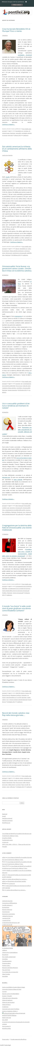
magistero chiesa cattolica (9, 388)
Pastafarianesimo (7, 961)
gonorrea (12, 508)
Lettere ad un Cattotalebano (9, 952)
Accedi (4, 816)
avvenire (18, 383)
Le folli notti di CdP (7, 925)
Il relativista (5, 1007)
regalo (28, 697)
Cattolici (11, 780)
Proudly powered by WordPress (18, 1039)
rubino (4, 699)
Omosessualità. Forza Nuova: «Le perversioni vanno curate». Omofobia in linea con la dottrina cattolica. (17, 268)
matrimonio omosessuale (19, 253)
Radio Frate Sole (6, 1017)
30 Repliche (5, 412)
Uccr (24, 512)
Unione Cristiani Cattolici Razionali (18, 699)
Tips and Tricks (6, 970)
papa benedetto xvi (11, 697)
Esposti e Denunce (7, 909)
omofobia (19, 388)
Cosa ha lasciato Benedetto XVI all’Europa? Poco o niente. (16, 30)
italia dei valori (27, 386)
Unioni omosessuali (18, 593)
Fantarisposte (6, 912)
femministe (9, 782)
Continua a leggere (8, 124)
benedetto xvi (19, 131)
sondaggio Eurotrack (25, 55)
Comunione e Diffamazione (9, 903)
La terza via (5, 842)
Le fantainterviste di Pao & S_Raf (10, 922)
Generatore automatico (8, 914)
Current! (4, 991)
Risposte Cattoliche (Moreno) (10, 967)
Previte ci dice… (6, 965)
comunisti (20, 780)
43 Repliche (5, 275)
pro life (19, 697)
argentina (26, 778)
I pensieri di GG (6, 918)
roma (7, 787)
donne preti (9, 253)
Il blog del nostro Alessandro (9, 998)
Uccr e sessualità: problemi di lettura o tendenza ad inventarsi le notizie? (16, 405)
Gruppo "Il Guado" (7, 996)
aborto (17, 248)
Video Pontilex (6, 974)
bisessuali (20, 505)
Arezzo (27, 693)
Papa (22, 785)
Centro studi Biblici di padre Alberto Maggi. (13, 987)
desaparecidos (27, 780)
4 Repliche (5, 615)
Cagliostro (25, 135)
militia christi (11, 785)
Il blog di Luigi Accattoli (8, 1002)
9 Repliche (5, 719)
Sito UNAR (5, 1020)
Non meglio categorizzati (9, 957)
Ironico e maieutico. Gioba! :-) (10, 1011)
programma (18, 316)
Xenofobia (5, 976)
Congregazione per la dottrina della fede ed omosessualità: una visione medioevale (17, 527)
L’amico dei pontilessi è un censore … (17, 879)
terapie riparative (12, 390)
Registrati (4, 814)
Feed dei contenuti (7, 818)
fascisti (4, 782)
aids (17, 505)
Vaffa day (12, 787)
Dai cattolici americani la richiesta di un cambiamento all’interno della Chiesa (17, 148)
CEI (21, 383)
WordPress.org (6, 823)
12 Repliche (5, 534)
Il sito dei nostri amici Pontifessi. (10, 1009)
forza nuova (19, 386)
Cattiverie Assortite (7, 901)
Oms (3, 510)
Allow (17, 5)
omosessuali (18, 508)
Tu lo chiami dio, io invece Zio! (10, 972)
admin (4, 857)
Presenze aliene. (6, 963)
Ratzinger (12, 133)
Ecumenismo (5, 907)
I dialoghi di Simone (7, 916)
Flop (14, 782)
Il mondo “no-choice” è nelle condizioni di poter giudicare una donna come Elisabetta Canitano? (16, 608)
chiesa (15, 780)
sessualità (18, 133)
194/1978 (18, 693)
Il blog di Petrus (6, 1004)
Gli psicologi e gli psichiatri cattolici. (16, 881)
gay (8, 508)
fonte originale (18, 479)
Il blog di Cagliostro (7, 1000)
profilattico (8, 512)
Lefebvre (4, 950)
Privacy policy (5, 1039)
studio (8, 177)
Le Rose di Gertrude (19, 1013)
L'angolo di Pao (6, 920)
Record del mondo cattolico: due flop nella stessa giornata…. (15, 714)
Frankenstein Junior (7, 840)
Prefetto (4, 593)
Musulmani (5, 954)
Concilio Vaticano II (7, 905)
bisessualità (27, 505)
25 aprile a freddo (7, 838)
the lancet (19, 512)
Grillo (24, 782)
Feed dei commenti (7, 820)
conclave (26, 131)
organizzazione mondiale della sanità (15, 510)
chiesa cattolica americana (17, 251)
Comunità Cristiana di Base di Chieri (11, 989)
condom (4, 508)
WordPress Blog (6, 1028)
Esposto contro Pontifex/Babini (10, 994)
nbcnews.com (6, 477)
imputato (24, 695)
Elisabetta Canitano (16, 695)
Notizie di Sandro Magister (9, 1015)
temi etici (10, 135)
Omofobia (5, 959)
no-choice (18, 785)
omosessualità (26, 388)
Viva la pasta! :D (6, 1026)
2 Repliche (5, 35)
